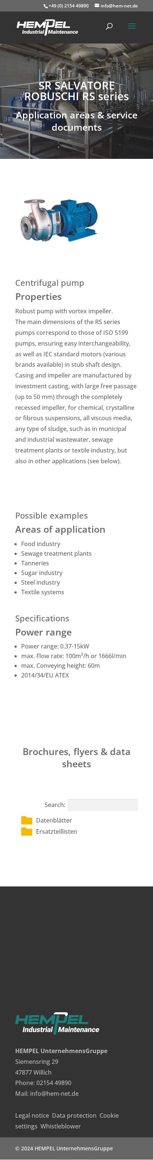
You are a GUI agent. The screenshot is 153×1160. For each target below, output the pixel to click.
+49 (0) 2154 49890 (69, 6)
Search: (55, 805)
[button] (79, 820)
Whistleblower (60, 1126)
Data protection (74, 1115)
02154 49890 (53, 1083)
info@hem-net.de (54, 1093)
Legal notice (32, 1115)
